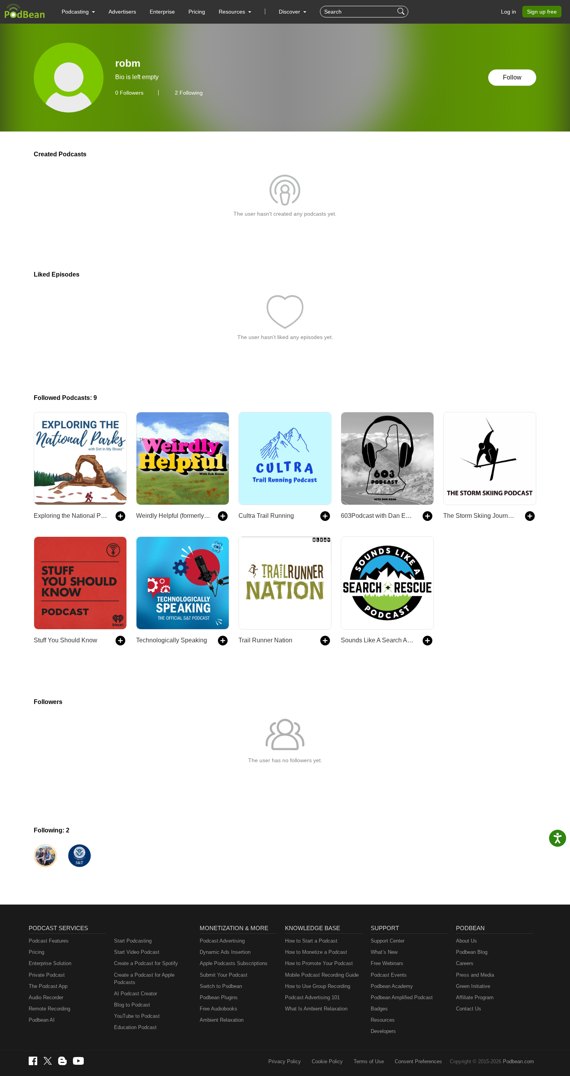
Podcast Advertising (222, 941)
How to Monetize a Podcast (316, 952)
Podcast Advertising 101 (312, 997)
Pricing (196, 12)
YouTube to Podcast (137, 1016)
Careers (464, 963)
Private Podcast (47, 975)
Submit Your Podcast (223, 975)
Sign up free (542, 12)
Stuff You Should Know (65, 640)
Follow (512, 77)
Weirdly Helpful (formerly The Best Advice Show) (173, 515)
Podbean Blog (471, 952)
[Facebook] (33, 1061)
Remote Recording (49, 1009)
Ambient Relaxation (222, 1020)
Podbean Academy (392, 986)
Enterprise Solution (50, 963)
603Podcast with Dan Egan (378, 515)
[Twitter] (47, 1061)
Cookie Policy (327, 1061)
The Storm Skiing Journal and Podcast (480, 515)
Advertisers (122, 12)
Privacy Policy (284, 1061)
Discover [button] (290, 12)
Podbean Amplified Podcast (402, 997)
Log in (508, 12)
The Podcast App (48, 986)
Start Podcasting (133, 941)
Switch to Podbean (221, 986)
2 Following (189, 92)
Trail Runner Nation (265, 640)
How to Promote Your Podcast (319, 963)
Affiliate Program (475, 997)
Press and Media (475, 975)
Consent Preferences (418, 1061)
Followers (129, 92)
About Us (466, 941)
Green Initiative (473, 986)
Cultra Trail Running (266, 515)
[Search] (402, 11)
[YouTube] (78, 1061)
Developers (383, 1031)
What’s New (384, 952)
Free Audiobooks (218, 1009)
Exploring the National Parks (71, 515)
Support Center (387, 941)
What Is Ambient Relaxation (316, 1009)
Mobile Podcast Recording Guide (322, 975)
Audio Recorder (46, 997)
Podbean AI (42, 1020)
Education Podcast (135, 1027)
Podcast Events (389, 975)
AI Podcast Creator (135, 993)
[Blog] (62, 1061)
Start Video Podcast (136, 952)
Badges (379, 1009)
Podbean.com (518, 1061)
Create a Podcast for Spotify (146, 963)
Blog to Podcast (132, 1005)
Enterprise (162, 12)
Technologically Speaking (171, 640)
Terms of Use (369, 1061)
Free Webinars (387, 963)
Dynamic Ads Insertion (225, 952)
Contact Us (468, 1009)
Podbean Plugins (219, 997)
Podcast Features (49, 941)
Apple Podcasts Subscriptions (234, 963)
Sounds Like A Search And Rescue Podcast (378, 640)
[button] (78, 11)
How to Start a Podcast (311, 941)
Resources (383, 1020)
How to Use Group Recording (317, 986)
